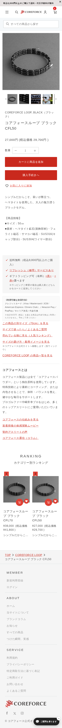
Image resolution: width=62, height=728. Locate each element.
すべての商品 (15, 632)
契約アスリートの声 (14, 432)
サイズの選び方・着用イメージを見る (26, 341)
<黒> (48, 276)
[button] (12, 99)
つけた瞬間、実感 (18, 639)
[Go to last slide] (6, 99)
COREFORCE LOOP (28, 555)
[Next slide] (56, 99)
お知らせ (12, 625)
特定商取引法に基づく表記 (23, 671)
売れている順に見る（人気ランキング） (27, 335)
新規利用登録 (15, 580)
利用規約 (12, 657)
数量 (8, 150)
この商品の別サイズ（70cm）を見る (25, 323)
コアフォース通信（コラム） (20, 438)
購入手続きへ (31, 175)
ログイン (12, 587)
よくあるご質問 (16, 690)
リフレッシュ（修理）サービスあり (31, 270)
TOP (8, 555)
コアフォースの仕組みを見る (20, 419)
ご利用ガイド (15, 677)
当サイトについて (18, 612)
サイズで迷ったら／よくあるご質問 (24, 329)
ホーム (11, 606)
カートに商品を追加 (31, 161)
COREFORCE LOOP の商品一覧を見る (27, 355)
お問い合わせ (15, 684)
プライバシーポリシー (20, 664)
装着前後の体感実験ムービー (20, 425)
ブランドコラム (16, 619)
